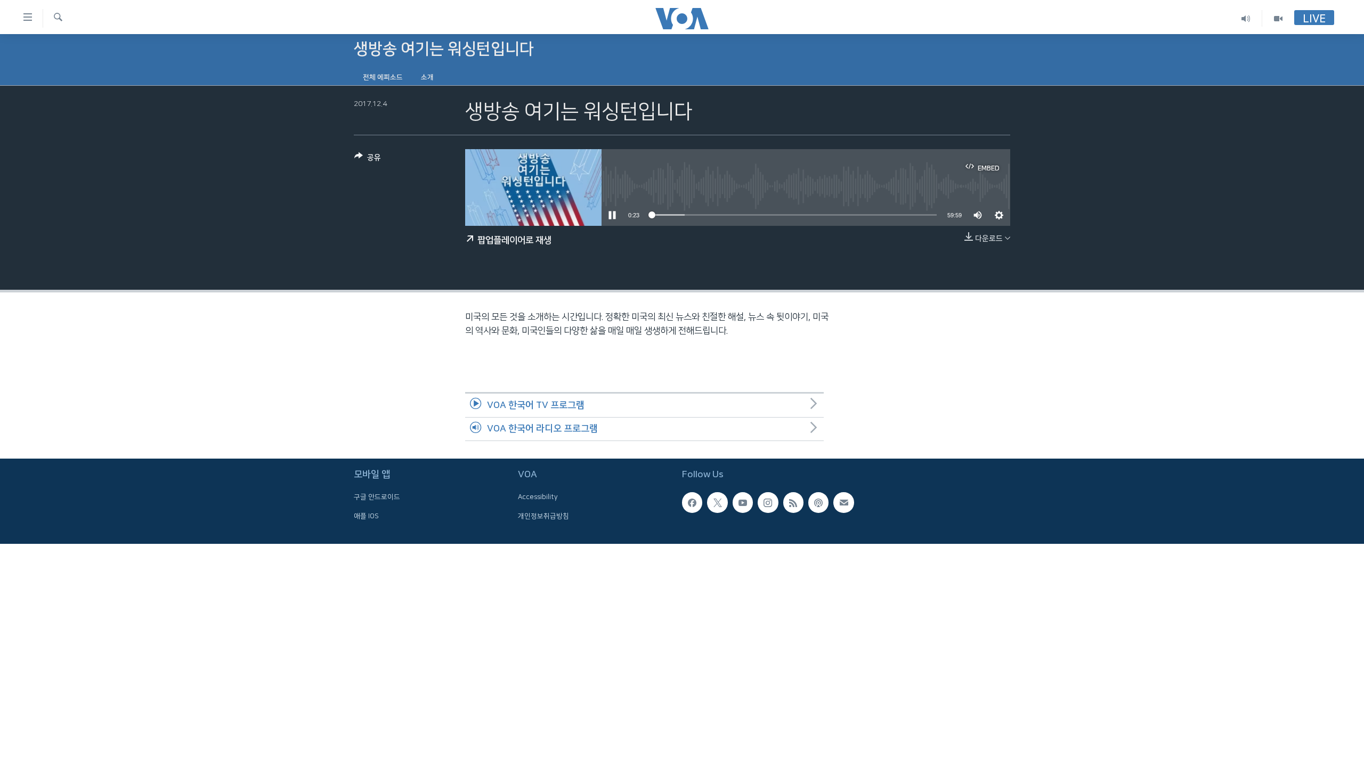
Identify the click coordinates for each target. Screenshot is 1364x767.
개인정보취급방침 (543, 516)
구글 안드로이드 (377, 497)
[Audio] (1246, 18)
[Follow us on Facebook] (692, 503)
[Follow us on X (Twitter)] (717, 503)
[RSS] (793, 503)
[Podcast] (818, 503)
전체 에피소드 (383, 77)
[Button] (367, 159)
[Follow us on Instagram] (768, 503)
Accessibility (538, 497)
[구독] (843, 503)
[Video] (1278, 18)
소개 (427, 77)
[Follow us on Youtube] (743, 503)
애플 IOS (366, 516)
